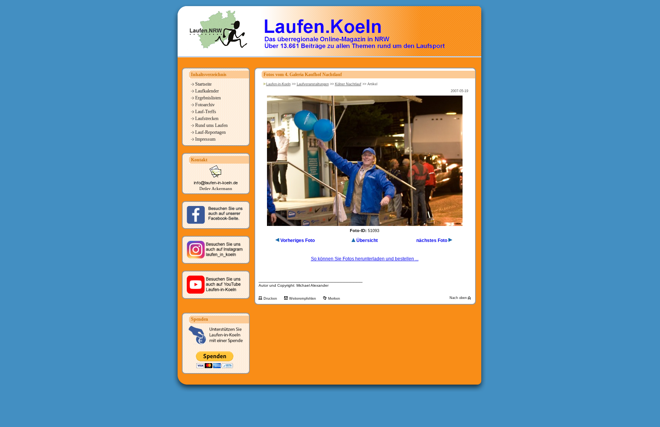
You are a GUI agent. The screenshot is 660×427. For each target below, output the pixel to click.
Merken (334, 298)
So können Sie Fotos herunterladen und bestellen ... (365, 258)
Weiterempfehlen (303, 298)
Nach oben (459, 298)
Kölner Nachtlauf (348, 84)
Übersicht (367, 240)
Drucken (271, 298)
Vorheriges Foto (297, 240)
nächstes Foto (431, 240)
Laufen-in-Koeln (278, 84)
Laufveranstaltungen (313, 84)
